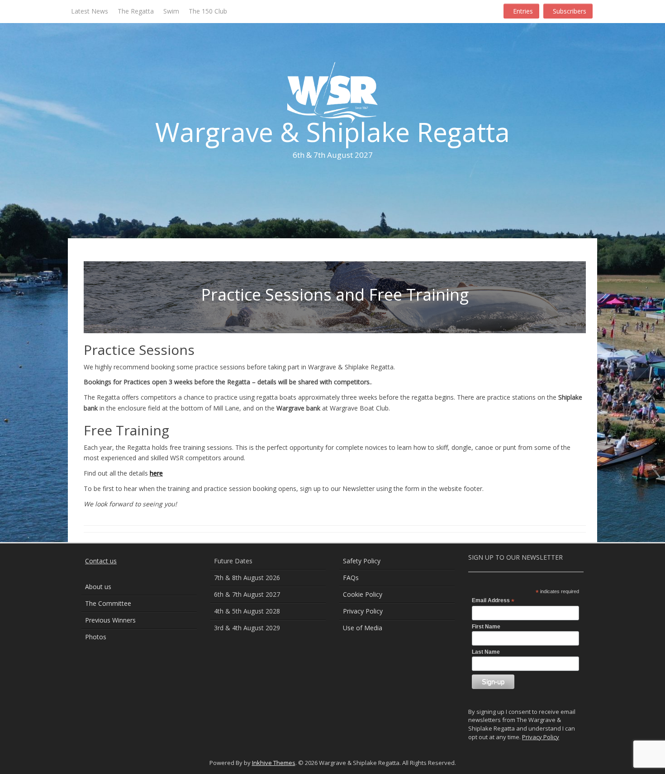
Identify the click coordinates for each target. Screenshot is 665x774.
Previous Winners (110, 620)
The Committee (108, 603)
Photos (95, 636)
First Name (486, 626)
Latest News (89, 11)
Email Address (493, 600)
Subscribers (569, 11)
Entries (523, 11)
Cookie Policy (362, 594)
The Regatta (136, 11)
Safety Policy (361, 561)
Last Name (486, 652)
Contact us (101, 561)
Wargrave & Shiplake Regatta (332, 132)
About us (98, 586)
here (156, 473)
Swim (171, 11)
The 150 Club (208, 11)
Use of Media (362, 627)
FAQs (351, 577)
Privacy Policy (363, 611)
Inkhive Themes (273, 763)
